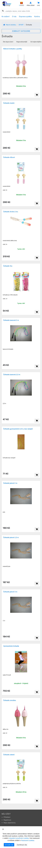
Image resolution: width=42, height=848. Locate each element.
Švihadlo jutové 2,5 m (11, 537)
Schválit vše (9, 845)
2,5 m (4, 403)
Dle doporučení (8, 42)
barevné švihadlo (8, 349)
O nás (14, 16)
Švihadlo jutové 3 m (10, 592)
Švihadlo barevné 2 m (11, 320)
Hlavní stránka (10, 25)
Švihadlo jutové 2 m (10, 483)
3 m (4, 620)
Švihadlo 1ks (7, 266)
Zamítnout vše (22, 845)
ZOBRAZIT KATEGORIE (21, 31)
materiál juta (6, 566)
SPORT (21, 25)
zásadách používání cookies (19, 838)
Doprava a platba (25, 16)
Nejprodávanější (21, 42)
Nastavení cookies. (28, 840)
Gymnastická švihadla (11, 646)
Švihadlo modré (8, 103)
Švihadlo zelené (8, 755)
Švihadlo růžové (9, 157)
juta (4, 512)
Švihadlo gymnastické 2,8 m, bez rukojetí (18, 429)
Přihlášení (7, 817)
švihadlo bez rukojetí (9, 458)
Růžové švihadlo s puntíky (12, 49)
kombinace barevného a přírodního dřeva (15, 77)
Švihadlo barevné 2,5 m (11, 374)
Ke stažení (5, 16)
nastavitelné (6, 132)
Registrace (7, 820)
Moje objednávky (10, 823)
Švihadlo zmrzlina (9, 700)
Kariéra (37, 16)
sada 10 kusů (7, 675)
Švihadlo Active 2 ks (10, 212)
